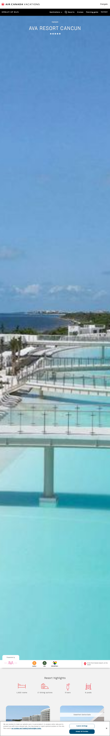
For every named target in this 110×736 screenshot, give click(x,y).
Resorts (71, 12)
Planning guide (92, 12)
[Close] (106, 728)
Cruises (80, 12)
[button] (56, 12)
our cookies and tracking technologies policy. (26, 728)
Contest (104, 12)
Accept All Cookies (82, 731)
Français (104, 4)
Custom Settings (81, 726)
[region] (55, 728)
